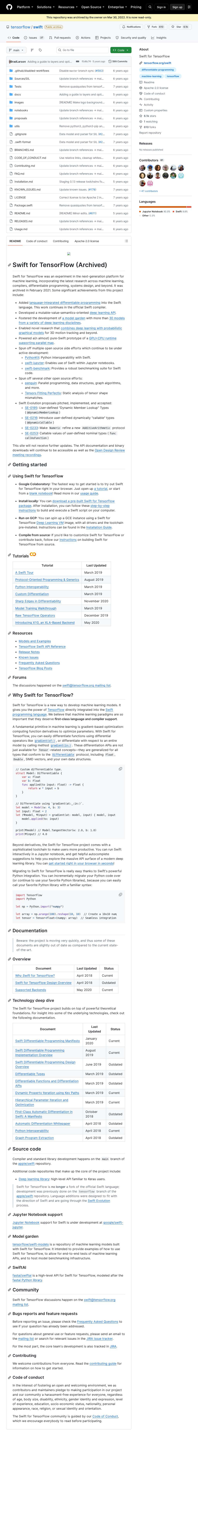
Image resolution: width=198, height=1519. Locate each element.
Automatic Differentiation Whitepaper (42, 1123)
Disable (64, 70)
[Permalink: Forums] (10, 677)
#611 (92, 213)
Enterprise (116, 7)
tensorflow (20, 27)
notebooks (21, 110)
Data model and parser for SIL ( (79, 134)
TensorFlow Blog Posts (35, 668)
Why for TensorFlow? (35, 975)
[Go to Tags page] (40, 50)
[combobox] (84, 50)
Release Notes (29, 652)
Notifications (134, 26)
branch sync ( (87, 70)
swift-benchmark (37, 368)
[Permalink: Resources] (10, 633)
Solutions (44, 7)
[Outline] (126, 241)
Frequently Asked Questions (39, 663)
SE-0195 (31, 408)
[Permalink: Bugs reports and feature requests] (10, 1314)
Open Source (91, 7)
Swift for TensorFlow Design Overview (43, 983)
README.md (22, 213)
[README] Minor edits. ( (74, 213)
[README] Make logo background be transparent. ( (91, 102)
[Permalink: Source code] (10, 1149)
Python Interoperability (32, 587)
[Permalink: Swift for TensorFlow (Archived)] (10, 265)
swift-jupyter (34, 363)
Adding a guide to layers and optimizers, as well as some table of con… (72, 61)
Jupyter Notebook (26, 1222)
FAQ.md (19, 173)
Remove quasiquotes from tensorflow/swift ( (87, 86)
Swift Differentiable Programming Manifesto (47, 1041)
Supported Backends (30, 990)
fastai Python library (27, 1280)
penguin (31, 383)
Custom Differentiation (32, 594)
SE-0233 (31, 428)
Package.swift (23, 205)
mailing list (26, 1338)
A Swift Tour (24, 572)
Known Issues (28, 657)
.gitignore (20, 134)
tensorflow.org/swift (157, 63)
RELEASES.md (23, 221)
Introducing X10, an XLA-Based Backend (45, 622)
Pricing (136, 7)
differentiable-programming (158, 69)
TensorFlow (56, 710)
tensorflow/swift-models (31, 1244)
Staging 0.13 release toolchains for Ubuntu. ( (87, 181)
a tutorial (100, 489)
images (19, 102)
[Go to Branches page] (32, 50)
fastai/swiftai (22, 1275)
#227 (102, 134)
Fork (157, 26)
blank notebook (40, 493)
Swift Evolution (99, 1201)
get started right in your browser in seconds (81, 863)
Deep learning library (34, 1179)
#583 (99, 70)
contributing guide (103, 1363)
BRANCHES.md (24, 149)
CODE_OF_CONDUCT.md (30, 157)
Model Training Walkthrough (35, 608)
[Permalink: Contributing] (10, 1355)
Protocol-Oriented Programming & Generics (47, 580)
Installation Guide (99, 527)
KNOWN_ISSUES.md (28, 189)
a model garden (73, 318)
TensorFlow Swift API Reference (42, 646)
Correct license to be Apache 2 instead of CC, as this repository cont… (103, 197)
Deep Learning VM (50, 523)
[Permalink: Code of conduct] (10, 1377)
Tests (18, 86)
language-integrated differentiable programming (64, 302)
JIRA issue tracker (99, 1338)
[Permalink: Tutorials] (10, 555)
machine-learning (151, 76)
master (73, 71)
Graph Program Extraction (34, 1138)
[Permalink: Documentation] (10, 930)
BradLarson (18, 61)
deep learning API (102, 313)
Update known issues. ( (74, 189)
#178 (92, 189)
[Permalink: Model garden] (10, 1236)
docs (18, 94)
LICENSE (20, 197)
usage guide (89, 493)
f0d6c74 (86, 61)
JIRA (113, 1346)
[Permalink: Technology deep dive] (10, 1000)
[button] (121, 768)
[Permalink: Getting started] (10, 464)
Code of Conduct (105, 1416)
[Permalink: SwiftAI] (10, 1267)
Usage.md (21, 229)
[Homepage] (9, 7)
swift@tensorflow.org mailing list (86, 685)
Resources (66, 7)
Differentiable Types (30, 1074)
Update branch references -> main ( (82, 78)
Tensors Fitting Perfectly (43, 393)
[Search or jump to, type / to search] (149, 7)
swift (38, 27)
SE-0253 (31, 433)
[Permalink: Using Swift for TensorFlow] (10, 476)
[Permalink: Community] (10, 1289)
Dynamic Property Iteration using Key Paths (47, 1093)
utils (17, 126)
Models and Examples (35, 641)
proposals (21, 118)
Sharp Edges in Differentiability (38, 601)
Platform (23, 7)
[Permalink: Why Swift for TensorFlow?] (10, 695)
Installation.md (24, 181)
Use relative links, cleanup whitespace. (83, 157)
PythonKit (32, 357)
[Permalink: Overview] (10, 959)
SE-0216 (31, 418)
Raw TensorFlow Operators (35, 615)
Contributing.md (25, 165)
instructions (68, 540)
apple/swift (26, 1163)
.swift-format (23, 142)
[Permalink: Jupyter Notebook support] (10, 1214)
